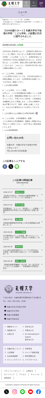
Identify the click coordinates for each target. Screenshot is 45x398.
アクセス (22, 374)
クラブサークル (31, 360)
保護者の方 (11, 330)
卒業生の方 (29, 330)
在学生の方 (29, 327)
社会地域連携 (12, 356)
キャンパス (35, 374)
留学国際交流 (30, 356)
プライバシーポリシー (13, 371)
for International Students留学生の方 (32, 337)
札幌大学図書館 (13, 315)
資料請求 (7, 378)
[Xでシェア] (10, 167)
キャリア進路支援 (32, 352)
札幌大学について (14, 349)
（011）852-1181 (13, 301)
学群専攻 (28, 349)
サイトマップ (9, 374)
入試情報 (26, 19)
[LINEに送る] (16, 167)
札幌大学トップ (7, 19)
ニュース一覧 (18, 19)
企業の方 (10, 334)
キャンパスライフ (14, 360)
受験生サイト (12, 327)
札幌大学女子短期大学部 (16, 307)
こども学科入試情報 (11, 85)
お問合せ (29, 371)
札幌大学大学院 (13, 311)
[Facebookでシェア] (4, 167)
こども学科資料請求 (11, 130)
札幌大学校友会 (13, 319)
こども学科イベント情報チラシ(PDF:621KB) (19, 113)
